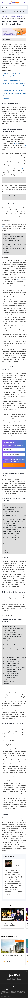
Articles (4, 11)
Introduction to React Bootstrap (11, 73)
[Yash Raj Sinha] (8, 864)
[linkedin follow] (13, 980)
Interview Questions (19, 11)
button (13, 697)
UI (25, 145)
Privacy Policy (16, 461)
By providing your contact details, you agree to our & (15, 460)
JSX (3, 226)
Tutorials (10, 11)
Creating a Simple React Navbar (11, 80)
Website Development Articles (17, 16)
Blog (7, 16)
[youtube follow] (15, 980)
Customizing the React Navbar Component (14, 83)
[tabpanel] (12, 918)
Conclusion (6, 98)
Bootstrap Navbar (21, 169)
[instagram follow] (18, 980)
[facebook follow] (8, 980)
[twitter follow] (10, 980)
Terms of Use (9, 461)
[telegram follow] (20, 980)
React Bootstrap (22, 279)
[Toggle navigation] (2, 2)
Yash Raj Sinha (18, 863)
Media (3, 986)
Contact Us (9, 986)
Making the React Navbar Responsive (13, 90)
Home (3, 16)
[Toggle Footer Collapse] (14, 971)
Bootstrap (16, 143)
